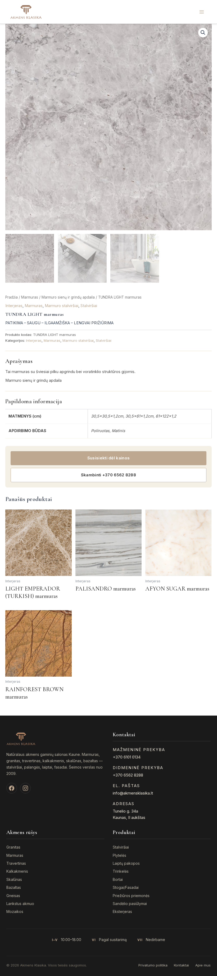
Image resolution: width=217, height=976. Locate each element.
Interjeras (13, 305)
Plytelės (119, 855)
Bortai (118, 879)
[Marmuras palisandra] (108, 542)
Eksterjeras (122, 911)
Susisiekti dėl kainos (108, 457)
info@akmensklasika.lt (133, 793)
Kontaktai (181, 965)
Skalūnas (14, 879)
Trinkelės (121, 871)
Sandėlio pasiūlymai (130, 903)
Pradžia (11, 297)
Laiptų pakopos (126, 863)
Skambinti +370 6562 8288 (108, 474)
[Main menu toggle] (201, 11)
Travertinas (16, 863)
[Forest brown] (38, 643)
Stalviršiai (88, 305)
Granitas (13, 847)
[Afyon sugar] (178, 542)
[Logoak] (26, 11)
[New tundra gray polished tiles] (108, 127)
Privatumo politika (153, 965)
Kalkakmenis (17, 871)
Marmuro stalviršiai (61, 305)
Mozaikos (14, 911)
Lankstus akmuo (20, 903)
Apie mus (203, 965)
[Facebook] (11, 788)
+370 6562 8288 (128, 775)
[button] (203, 32)
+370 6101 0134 (127, 757)
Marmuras (29, 297)
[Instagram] (25, 788)
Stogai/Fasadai (126, 887)
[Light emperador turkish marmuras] (38, 542)
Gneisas (13, 895)
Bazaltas (13, 887)
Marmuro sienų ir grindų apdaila (68, 297)
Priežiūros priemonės (131, 895)
